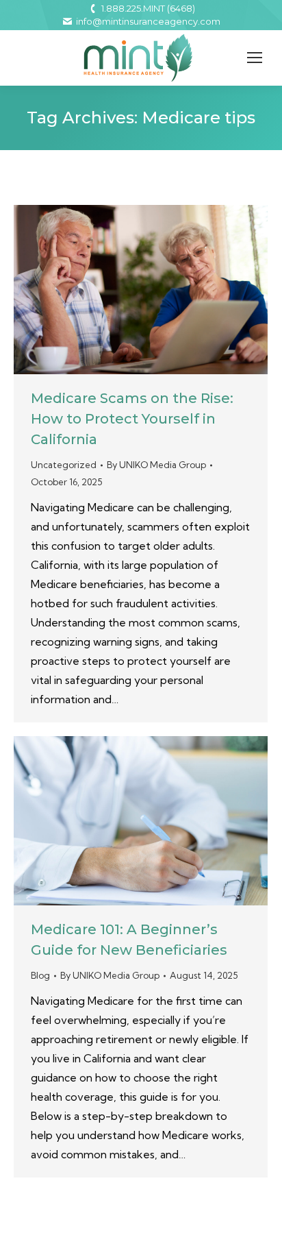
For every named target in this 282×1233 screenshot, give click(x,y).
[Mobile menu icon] (254, 57)
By (156, 464)
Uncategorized (64, 464)
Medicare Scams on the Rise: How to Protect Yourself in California (132, 419)
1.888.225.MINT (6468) (148, 8)
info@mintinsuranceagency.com (148, 21)
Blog (40, 975)
